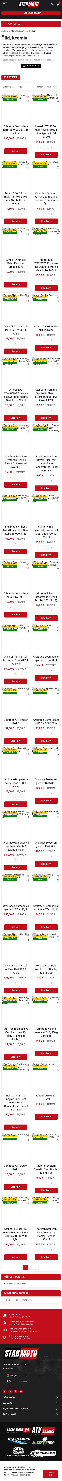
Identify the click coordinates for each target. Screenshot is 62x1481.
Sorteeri (40, 86)
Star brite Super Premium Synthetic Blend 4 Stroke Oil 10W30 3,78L (16, 1234)
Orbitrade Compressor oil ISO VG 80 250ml (46, 721)
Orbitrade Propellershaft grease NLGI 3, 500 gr (16, 783)
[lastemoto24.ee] (19, 1434)
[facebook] (4, 1391)
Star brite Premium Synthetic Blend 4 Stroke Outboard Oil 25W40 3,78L (46, 395)
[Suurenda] (21, 144)
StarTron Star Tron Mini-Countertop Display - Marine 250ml (46, 1234)
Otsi (52, 4)
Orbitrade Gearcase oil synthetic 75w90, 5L (46, 658)
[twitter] (10, 1391)
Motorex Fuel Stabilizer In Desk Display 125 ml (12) (46, 969)
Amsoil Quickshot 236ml (46, 1097)
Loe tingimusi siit (23, 1474)
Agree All (50, 1474)
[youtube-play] (21, 1391)
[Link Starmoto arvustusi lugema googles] (17, 1385)
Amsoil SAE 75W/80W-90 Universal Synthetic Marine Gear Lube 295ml (16, 395)
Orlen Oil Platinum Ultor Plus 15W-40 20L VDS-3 (16, 969)
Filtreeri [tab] (12, 77)
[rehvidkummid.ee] (43, 1456)
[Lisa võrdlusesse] (28, 101)
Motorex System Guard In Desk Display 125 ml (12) (46, 1169)
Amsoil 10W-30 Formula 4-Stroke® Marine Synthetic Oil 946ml (16, 198)
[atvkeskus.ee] (43, 1434)
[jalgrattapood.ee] (43, 1445)
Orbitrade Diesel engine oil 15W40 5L (46, 844)
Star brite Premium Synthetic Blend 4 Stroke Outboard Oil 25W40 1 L (16, 462)
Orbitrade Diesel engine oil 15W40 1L (46, 781)
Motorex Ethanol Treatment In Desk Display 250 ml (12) (46, 597)
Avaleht (4, 31)
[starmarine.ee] (19, 1445)
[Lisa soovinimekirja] (28, 96)
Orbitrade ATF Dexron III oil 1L (16, 1167)
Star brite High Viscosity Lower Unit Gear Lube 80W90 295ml (46, 532)
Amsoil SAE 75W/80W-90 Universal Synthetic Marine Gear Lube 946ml (46, 265)
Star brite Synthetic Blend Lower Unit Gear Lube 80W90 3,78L (16, 530)
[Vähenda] (10, 144)
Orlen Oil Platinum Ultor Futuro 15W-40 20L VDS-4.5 (16, 660)
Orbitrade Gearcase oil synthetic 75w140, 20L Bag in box (16, 846)
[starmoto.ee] (29, 4)
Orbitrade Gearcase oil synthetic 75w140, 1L (46, 908)
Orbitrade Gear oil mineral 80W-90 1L (16, 595)
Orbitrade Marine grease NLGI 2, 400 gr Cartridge (46, 1032)
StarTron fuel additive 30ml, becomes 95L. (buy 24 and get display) (16, 1034)
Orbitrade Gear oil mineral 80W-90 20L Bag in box (15, 130)
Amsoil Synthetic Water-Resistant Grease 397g (16, 263)
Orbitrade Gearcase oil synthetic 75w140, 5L (16, 908)
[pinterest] (15, 1391)
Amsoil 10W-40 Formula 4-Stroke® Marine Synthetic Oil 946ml (46, 132)
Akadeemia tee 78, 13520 (14, 1364)
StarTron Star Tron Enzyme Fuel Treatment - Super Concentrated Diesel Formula (46, 464)
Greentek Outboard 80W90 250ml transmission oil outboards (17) (46, 198)
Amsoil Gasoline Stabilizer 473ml (46, 328)
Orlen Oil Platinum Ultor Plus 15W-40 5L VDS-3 (16, 330)
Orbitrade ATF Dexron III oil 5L (16, 721)
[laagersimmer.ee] (18, 1456)
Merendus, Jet (17, 31)
